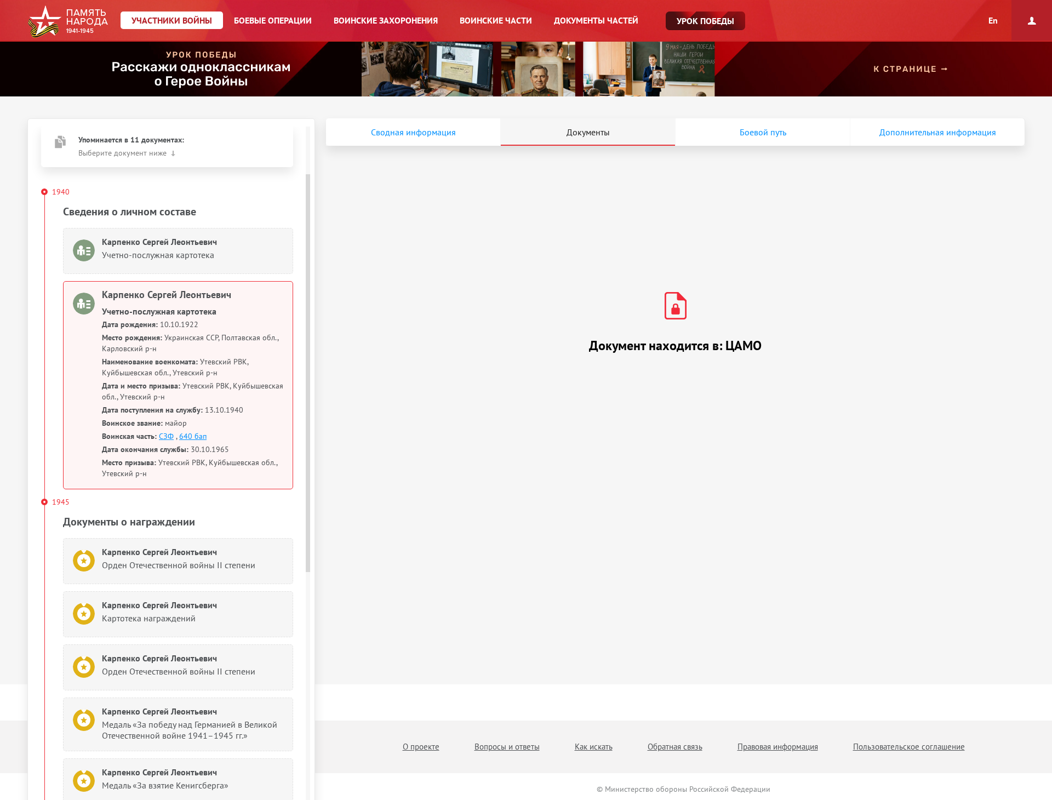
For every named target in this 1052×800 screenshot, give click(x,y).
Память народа (67, 21)
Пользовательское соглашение (909, 746)
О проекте (421, 746)
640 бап (193, 436)
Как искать (594, 746)
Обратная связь (675, 746)
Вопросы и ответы (507, 746)
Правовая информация (777, 746)
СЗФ (166, 436)
